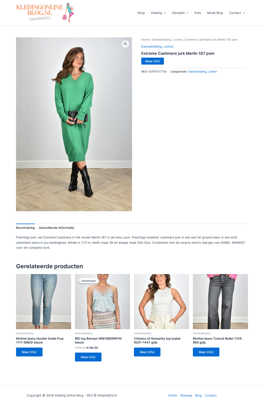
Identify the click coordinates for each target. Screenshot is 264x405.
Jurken (178, 39)
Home (145, 39)
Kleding (156, 13)
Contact (235, 13)
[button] (164, 13)
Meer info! (152, 61)
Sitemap (186, 395)
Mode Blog (215, 13)
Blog (198, 395)
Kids (198, 13)
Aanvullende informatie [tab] (56, 228)
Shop (141, 13)
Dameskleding (161, 39)
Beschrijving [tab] (25, 228)
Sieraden (178, 13)
